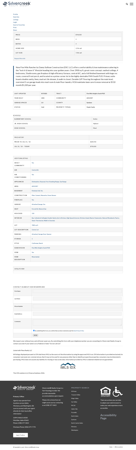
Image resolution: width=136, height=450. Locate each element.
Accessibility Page (108, 416)
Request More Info (19, 58)
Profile (15, 14)
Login (15, 22)
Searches (16, 17)
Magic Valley (75, 398)
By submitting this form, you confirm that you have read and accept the (59, 331)
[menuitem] (126, 4)
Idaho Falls (74, 409)
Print (15, 27)
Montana (74, 426)
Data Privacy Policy (79, 331)
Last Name (17, 298)
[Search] (126, 4)
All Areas (73, 391)
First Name (17, 291)
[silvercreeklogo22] (55, 4)
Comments (17, 321)
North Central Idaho (77, 423)
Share (15, 30)
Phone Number (18, 306)
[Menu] (130, 4)
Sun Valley (74, 402)
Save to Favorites (19, 25)
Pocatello (74, 412)
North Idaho (74, 416)
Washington (74, 430)
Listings (15, 19)
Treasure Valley (75, 395)
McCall (73, 405)
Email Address (18, 314)
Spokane (73, 419)
